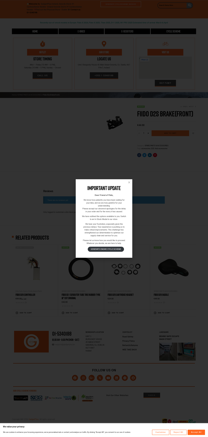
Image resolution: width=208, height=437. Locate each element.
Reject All (178, 432)
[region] (104, 430)
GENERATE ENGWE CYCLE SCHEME (106, 249)
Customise (161, 432)
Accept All (196, 432)
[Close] (129, 182)
